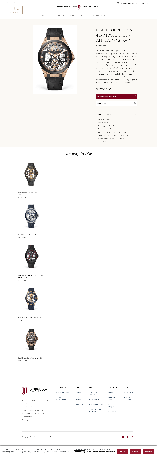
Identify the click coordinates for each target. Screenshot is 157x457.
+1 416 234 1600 (28, 406)
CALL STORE (102, 103)
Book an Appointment (61, 398)
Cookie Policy (79, 452)
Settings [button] (122, 451)
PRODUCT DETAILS (105, 114)
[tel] (14, 3)
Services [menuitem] (104, 16)
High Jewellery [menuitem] (78, 16)
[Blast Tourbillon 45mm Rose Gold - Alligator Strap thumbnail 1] (55, 59)
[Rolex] (141, 10)
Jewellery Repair (95, 400)
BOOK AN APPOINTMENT (107, 96)
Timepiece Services (93, 394)
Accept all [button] (135, 451)
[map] (7, 3)
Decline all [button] (148, 451)
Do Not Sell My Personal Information (100, 452)
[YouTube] (123, 437)
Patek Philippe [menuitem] (54, 16)
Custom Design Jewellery (95, 410)
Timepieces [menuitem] (66, 16)
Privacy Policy (129, 393)
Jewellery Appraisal (96, 404)
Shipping (78, 393)
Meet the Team (111, 398)
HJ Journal (112, 411)
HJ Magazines (112, 406)
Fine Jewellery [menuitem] (93, 16)
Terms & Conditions (127, 398)
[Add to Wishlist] (136, 89)
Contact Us (79, 404)
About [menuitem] (111, 16)
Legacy (111, 393)
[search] (22, 3)
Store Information (62, 392)
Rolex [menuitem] (44, 16)
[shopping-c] (148, 3)
